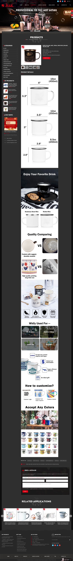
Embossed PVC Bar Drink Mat (21, 543)
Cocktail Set (5, 56)
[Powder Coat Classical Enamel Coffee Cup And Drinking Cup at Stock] (49, 514)
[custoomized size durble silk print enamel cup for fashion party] (10, 514)
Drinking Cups (31, 39)
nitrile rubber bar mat (20, 541)
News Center (46, 556)
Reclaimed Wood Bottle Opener (21, 550)
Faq (55, 556)
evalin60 (36, 541)
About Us (27, 5)
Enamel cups (36, 39)
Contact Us (63, 556)
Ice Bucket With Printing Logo (21, 538)
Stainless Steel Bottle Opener (21, 547)
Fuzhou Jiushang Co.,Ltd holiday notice (10, 131)
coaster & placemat (7, 71)
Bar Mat (4, 48)
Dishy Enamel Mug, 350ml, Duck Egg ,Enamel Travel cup (36, 477)
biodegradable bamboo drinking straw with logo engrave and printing (12, 108)
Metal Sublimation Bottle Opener (22, 549)
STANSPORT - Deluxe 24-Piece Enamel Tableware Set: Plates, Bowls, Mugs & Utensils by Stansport (12, 84)
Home (21, 5)
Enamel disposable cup (49, 460)
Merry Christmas (9, 138)
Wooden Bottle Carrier (7, 65)
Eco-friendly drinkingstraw (8, 73)
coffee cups (56, 460)
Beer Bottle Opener (19, 536)
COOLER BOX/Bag (6, 69)
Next (71, 516)
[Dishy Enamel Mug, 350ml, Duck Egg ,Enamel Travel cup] (5, 103)
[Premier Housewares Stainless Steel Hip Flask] (5, 91)
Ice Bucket (5, 54)
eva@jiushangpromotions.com (39, 539)
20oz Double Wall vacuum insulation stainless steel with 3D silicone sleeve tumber (12, 96)
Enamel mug (29, 460)
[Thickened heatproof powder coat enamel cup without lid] (23, 514)
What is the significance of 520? (12, 142)
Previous (2, 516)
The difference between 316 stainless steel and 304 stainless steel (16, 140)
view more (10, 92)
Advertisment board (7, 61)
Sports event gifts (6, 75)
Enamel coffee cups (63, 460)
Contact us (64, 5)
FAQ (58, 5)
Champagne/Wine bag (7, 63)
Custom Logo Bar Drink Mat (21, 544)
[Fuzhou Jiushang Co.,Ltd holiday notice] (10, 123)
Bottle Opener (5, 52)
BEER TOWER (5, 77)
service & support (42, 5)
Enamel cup (42, 460)
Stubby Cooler (6, 59)
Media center (52, 5)
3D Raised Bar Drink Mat (20, 546)
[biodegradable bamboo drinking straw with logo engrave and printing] (5, 109)
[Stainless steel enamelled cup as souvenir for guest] (36, 514)
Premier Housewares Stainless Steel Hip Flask (12, 90)
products (33, 5)
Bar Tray (5, 57)
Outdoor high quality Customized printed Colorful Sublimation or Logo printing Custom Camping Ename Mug (42, 464)
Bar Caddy (5, 67)
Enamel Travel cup (36, 460)
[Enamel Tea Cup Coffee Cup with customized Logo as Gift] (62, 514)
